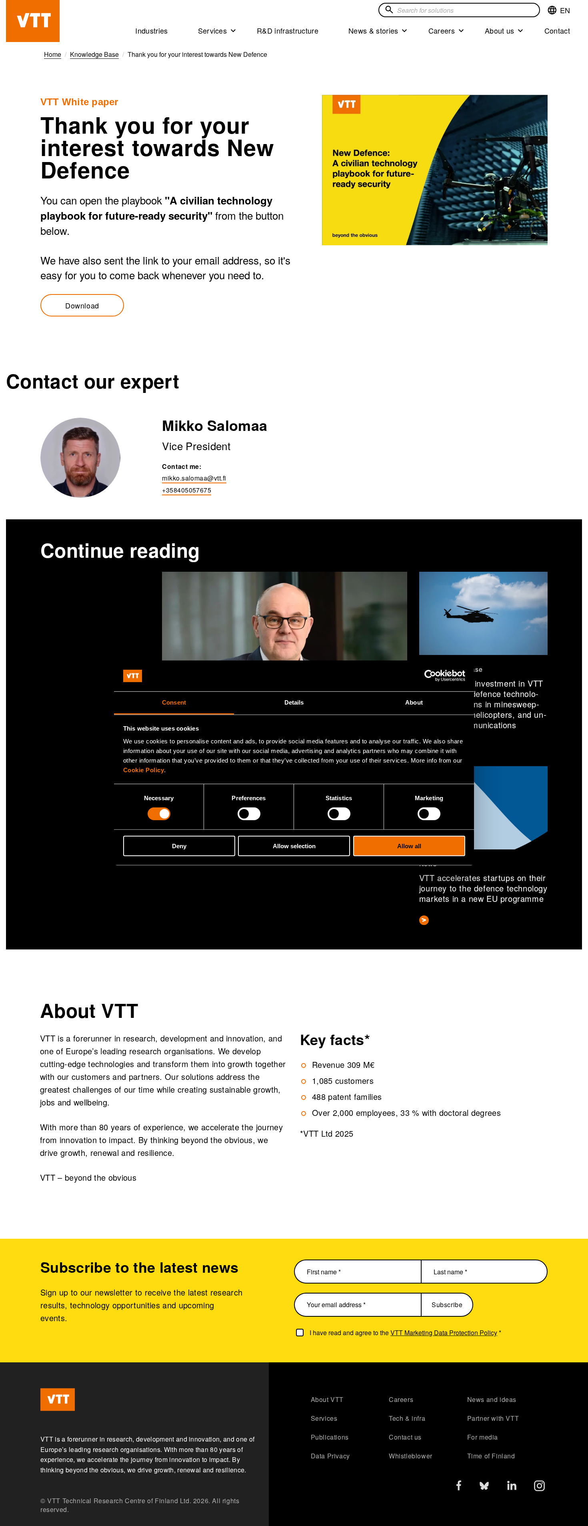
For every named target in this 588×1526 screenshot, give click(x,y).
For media (482, 1437)
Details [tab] (294, 702)
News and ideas (491, 1399)
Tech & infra (407, 1418)
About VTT (327, 1399)
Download (82, 305)
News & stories (373, 30)
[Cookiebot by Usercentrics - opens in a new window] (430, 676)
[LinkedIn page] (511, 1486)
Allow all (409, 845)
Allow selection (294, 845)
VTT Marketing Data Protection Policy (443, 1332)
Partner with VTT (493, 1418)
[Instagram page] (539, 1488)
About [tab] (414, 702)
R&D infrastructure (287, 30)
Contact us (405, 1437)
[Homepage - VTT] (33, 21)
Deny (179, 845)
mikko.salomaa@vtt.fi (194, 478)
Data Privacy (330, 1455)
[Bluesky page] (484, 1488)
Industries (151, 30)
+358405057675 (186, 490)
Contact (557, 30)
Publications (330, 1437)
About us (499, 30)
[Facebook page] (458, 1487)
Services (212, 30)
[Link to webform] (435, 170)
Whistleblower (410, 1455)
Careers (441, 30)
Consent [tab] (174, 702)
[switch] (249, 813)
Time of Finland (491, 1455)
